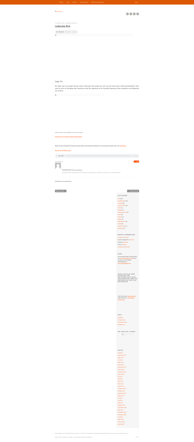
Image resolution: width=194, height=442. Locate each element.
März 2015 (120, 362)
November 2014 (122, 367)
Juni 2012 (120, 400)
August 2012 (121, 395)
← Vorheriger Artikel (133, 191)
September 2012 (122, 393)
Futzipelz (120, 237)
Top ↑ (137, 437)
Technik (120, 223)
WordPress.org (121, 324)
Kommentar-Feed (122, 322)
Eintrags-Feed (121, 320)
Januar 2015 (121, 364)
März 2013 (120, 384)
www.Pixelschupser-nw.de (126, 258)
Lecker (119, 214)
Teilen (137, 161)
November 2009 (122, 414)
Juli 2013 (120, 376)
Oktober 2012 (121, 391)
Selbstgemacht (122, 221)
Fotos (119, 207)
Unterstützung (84, 2)
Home (56, 2)
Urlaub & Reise (121, 226)
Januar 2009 (121, 424)
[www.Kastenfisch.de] (128, 339)
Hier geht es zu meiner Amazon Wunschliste (68, 137)
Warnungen (120, 228)
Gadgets (120, 210)
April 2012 (120, 403)
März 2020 (120, 357)
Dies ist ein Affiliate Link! (63, 150)
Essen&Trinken (121, 205)
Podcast (61, 2)
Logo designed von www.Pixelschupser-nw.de (66, 433)
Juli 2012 (120, 398)
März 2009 (120, 419)
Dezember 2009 (122, 412)
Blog (68, 2)
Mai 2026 (120, 353)
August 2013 (121, 374)
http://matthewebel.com (124, 263)
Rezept (119, 219)
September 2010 (122, 407)
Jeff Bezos (123, 146)
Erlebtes (120, 203)
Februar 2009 (121, 422)
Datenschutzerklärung (97, 2)
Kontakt (74, 2)
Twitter (137, 14)
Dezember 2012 (122, 388)
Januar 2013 (121, 386)
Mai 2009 (120, 417)
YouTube (130, 14)
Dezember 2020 (122, 355)
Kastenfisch (78, 170)
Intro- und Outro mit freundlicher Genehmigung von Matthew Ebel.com (94, 433)
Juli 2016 (120, 360)
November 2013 (122, 372)
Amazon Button (131, 296)
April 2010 (120, 410)
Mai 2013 (120, 379)
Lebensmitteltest (122, 212)
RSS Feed (127, 14)
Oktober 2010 (121, 405)
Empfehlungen (121, 201)
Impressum (65, 437)
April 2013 (120, 381)
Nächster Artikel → (61, 191)
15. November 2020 (59, 23)
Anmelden (120, 317)
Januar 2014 (121, 369)
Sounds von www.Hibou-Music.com (120, 433)
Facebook (134, 14)
